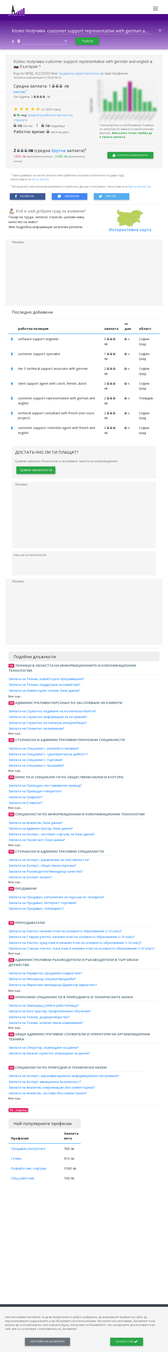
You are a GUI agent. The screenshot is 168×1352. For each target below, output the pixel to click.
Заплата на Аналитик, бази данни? (36, 822)
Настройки (47, 1341)
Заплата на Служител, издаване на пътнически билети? (52, 711)
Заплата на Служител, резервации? (36, 728)
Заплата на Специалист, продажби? (36, 765)
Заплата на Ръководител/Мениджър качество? (46, 871)
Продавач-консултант (28, 1148)
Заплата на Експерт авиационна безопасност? (45, 1081)
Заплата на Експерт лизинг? (30, 877)
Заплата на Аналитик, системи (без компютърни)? (48, 1093)
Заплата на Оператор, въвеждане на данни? (44, 1047)
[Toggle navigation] (155, 9)
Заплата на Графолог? (26, 797)
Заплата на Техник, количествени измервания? (46, 1022)
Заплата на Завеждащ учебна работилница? (44, 1005)
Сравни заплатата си (36, 470)
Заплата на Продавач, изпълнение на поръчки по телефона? (56, 897)
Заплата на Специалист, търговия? (36, 759)
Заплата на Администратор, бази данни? (41, 828)
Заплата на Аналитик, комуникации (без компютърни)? (52, 1087)
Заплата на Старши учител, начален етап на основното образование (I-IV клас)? (72, 936)
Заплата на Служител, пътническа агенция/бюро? (48, 722)
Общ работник (22, 1178)
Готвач (16, 1158)
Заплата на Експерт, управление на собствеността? (49, 859)
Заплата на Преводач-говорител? (35, 791)
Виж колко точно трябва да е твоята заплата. (126, 135)
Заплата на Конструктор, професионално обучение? (50, 1011)
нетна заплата (40, 179)
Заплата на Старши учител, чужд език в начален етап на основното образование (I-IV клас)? (81, 948)
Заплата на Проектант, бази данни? (37, 840)
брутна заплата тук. (140, 186)
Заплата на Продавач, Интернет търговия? (43, 902)
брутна (58, 150)
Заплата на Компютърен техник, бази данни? (44, 690)
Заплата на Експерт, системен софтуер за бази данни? (52, 834)
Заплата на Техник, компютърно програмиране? (46, 679)
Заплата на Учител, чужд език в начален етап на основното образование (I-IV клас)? (75, 942)
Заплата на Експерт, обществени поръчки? (42, 865)
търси (87, 41)
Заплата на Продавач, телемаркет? (36, 908)
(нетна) (20, 91)
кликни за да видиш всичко (132, 155)
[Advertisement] (84, 275)
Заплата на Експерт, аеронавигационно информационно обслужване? (64, 1075)
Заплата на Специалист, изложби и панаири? (44, 748)
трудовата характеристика (79, 73)
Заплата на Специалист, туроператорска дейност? (48, 754)
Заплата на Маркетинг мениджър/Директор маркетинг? (53, 984)
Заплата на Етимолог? (26, 802)
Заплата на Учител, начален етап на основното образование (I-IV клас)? (65, 931)
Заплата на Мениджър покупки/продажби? (42, 979)
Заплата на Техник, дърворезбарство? (39, 1016)
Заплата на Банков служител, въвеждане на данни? (49, 1053)
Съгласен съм (125, 1341)
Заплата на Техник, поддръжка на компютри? (44, 684)
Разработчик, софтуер (28, 1168)
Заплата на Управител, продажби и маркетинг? (45, 973)
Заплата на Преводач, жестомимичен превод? (45, 785)
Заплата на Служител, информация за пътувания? (48, 716)
